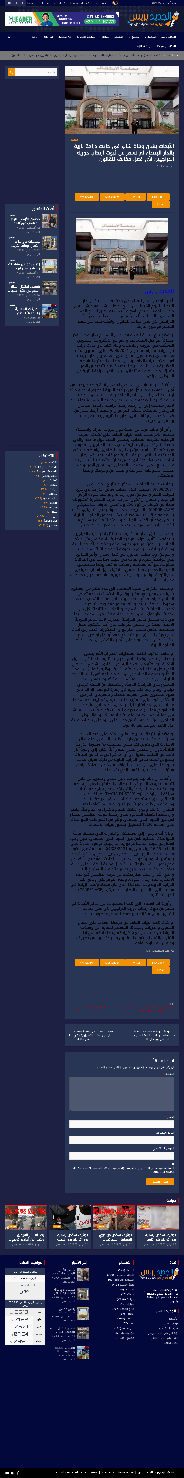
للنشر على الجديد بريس (56, 3)
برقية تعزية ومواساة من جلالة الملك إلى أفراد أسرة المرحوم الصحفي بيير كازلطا (152, 1035)
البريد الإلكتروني (163, 1133)
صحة (54, 512)
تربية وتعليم (144, 46)
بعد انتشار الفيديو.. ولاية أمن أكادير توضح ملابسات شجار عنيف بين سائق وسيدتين (26, 1241)
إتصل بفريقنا (33, 3)
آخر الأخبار (79, 1262)
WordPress (90, 1472)
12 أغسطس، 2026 (29, 227)
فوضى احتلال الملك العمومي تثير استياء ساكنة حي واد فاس (24, 290)
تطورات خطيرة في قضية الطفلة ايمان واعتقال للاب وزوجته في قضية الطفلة (93, 1035)
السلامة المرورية (86, 36)
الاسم (169, 1117)
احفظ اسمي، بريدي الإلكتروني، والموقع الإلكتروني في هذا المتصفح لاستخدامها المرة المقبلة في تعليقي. (122, 1170)
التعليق (168, 1074)
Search (11, 72)
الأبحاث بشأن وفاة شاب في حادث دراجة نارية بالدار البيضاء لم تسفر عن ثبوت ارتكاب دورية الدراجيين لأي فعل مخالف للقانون (125, 1009)
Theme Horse (125, 1472)
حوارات (53, 494)
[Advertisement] (108, 178)
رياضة (35, 36)
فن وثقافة (64, 36)
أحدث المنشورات (41, 208)
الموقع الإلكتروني (163, 1148)
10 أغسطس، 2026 (29, 295)
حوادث (105, 36)
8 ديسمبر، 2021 (165, 166)
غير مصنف (51, 516)
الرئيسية (173, 1318)
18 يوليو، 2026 (36, 1244)
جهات (53, 485)
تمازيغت (48, 36)
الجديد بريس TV (166, 46)
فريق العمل (100, 3)
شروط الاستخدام (81, 3)
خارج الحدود (50, 498)
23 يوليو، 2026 (168, 1244)
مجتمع (135, 36)
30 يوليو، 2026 (31, 318)
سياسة (151, 36)
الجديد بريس (168, 36)
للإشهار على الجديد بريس (163, 1333)
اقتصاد (118, 36)
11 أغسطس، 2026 (29, 272)
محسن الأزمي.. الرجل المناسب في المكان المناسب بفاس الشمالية (25, 225)
